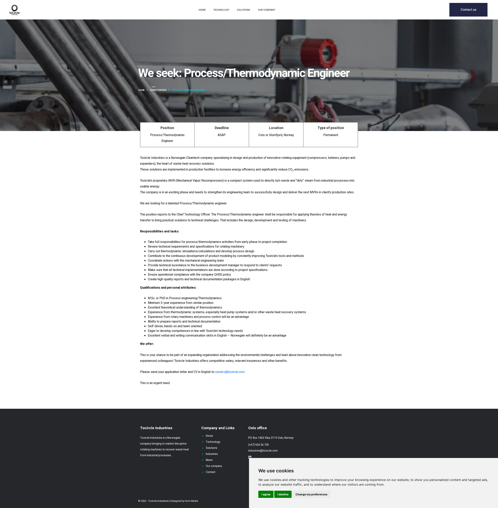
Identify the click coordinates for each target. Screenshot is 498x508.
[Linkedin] (249, 457)
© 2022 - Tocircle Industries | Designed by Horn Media (168, 501)
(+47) (251, 445)
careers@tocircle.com (230, 372)
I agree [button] (265, 494)
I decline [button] (282, 494)
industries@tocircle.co (261, 451)
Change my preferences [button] (311, 494)
